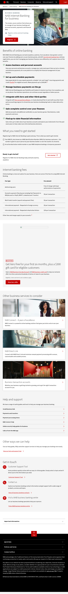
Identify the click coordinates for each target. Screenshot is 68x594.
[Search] (56, 2)
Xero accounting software (22, 100)
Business (23, 2)
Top (34, 535)
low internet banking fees (51, 57)
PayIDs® (12, 82)
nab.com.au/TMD (51, 571)
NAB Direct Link (11, 351)
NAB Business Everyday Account (19, 272)
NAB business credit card (39, 272)
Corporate (31, 2)
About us (38, 2)
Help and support (48, 2)
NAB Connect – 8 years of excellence (20, 320)
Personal (16, 2)
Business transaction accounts (17, 382)
